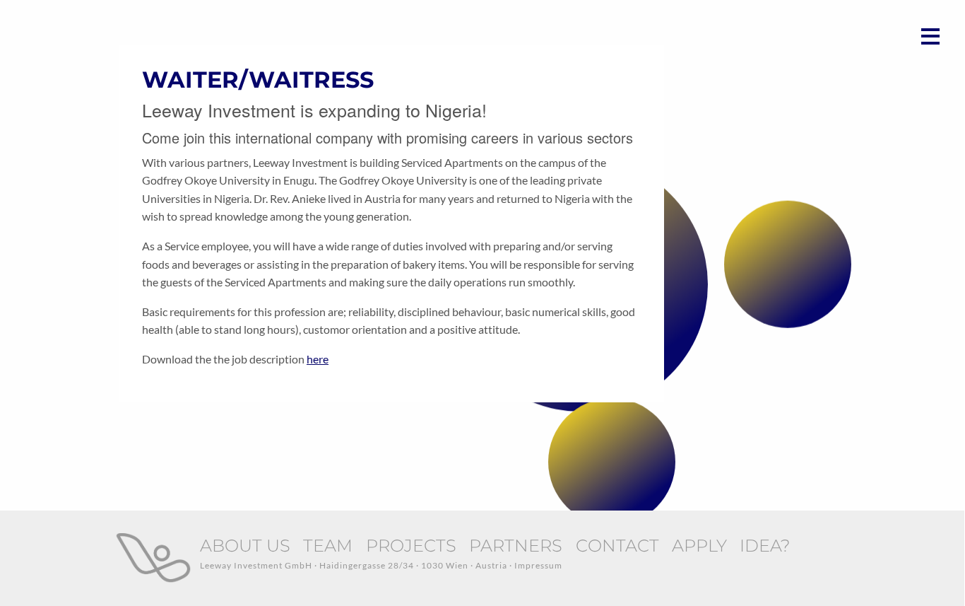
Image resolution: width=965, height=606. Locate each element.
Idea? (765, 545)
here (317, 359)
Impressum (538, 565)
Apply (699, 545)
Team (328, 545)
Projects (411, 545)
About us (245, 545)
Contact (617, 545)
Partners (515, 545)
